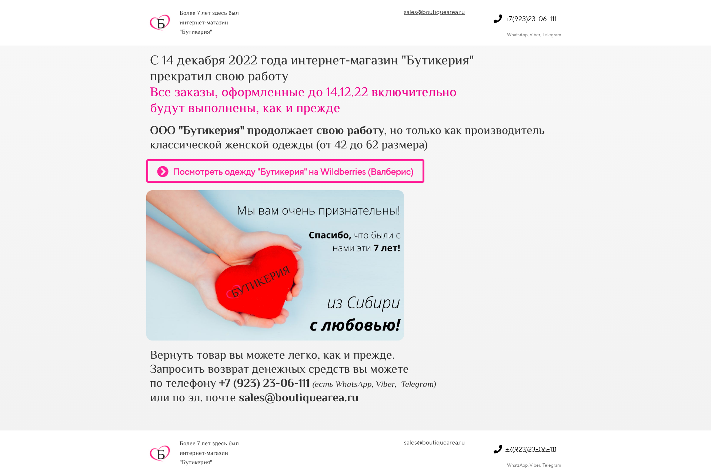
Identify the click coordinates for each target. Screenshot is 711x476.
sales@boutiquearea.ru (434, 12)
